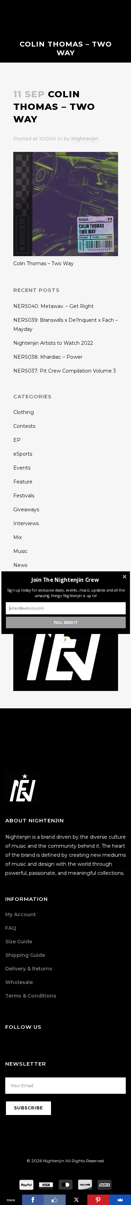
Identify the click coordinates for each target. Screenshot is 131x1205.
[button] (65, 580)
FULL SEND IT (65, 622)
